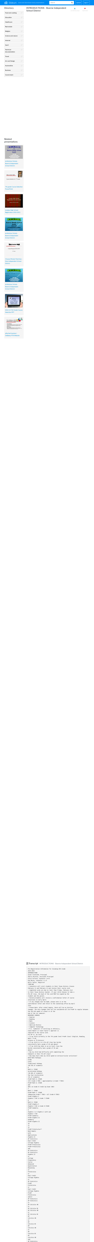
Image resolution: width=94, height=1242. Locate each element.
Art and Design (10, 61)
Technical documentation (10, 51)
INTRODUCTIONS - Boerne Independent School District (11, 163)
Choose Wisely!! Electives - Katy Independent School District (13, 261)
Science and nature (11, 36)
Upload (78, 2)
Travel (7, 56)
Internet (7, 40)
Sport (7, 45)
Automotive (9, 65)
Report (85, 10)
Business (8, 70)
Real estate (8, 26)
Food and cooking (11, 13)
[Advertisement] (14, 105)
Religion (7, 31)
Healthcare (8, 22)
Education (8, 17)
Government (9, 75)
